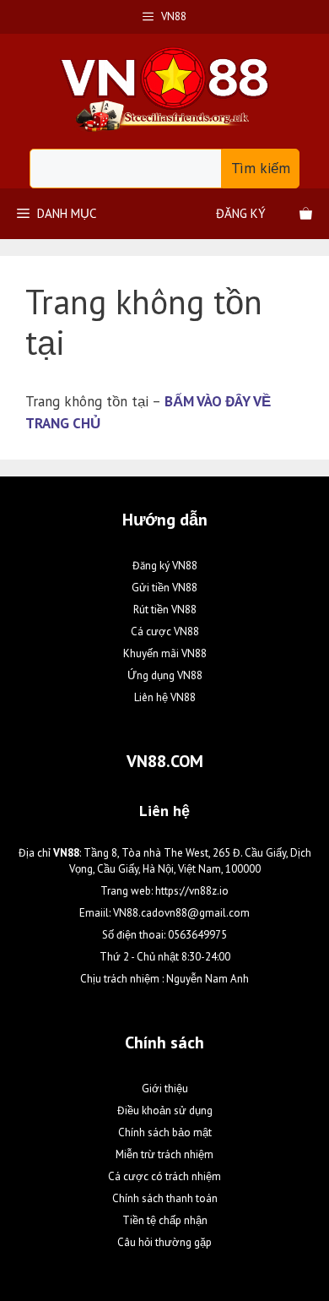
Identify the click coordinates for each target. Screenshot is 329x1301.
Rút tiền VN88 (165, 609)
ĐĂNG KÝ (241, 213)
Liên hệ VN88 (165, 697)
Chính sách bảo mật (165, 1132)
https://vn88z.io (192, 891)
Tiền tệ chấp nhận (165, 1220)
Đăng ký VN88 (164, 565)
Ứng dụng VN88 (164, 675)
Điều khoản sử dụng (165, 1110)
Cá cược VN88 (165, 631)
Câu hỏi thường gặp (164, 1242)
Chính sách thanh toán (165, 1198)
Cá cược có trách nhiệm (164, 1176)
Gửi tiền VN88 (164, 587)
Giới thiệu (165, 1088)
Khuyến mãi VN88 (165, 653)
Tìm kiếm (260, 168)
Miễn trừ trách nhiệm (164, 1154)
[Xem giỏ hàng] (306, 213)
